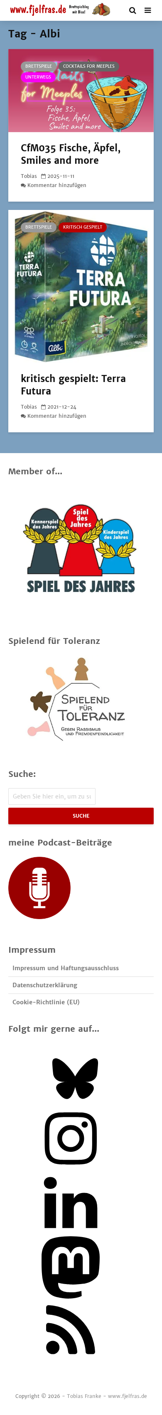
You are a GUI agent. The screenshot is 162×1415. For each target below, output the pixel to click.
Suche (81, 816)
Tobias (29, 176)
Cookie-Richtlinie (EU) (46, 1002)
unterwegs (38, 77)
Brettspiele (38, 66)
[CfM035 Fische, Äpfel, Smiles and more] (81, 90)
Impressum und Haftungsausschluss (65, 968)
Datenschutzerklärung (44, 985)
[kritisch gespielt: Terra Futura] (81, 285)
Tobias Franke (84, 1396)
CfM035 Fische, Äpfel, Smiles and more (70, 154)
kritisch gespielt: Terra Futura (73, 385)
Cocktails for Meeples (89, 66)
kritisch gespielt (82, 227)
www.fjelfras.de (127, 1396)
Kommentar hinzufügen (56, 185)
